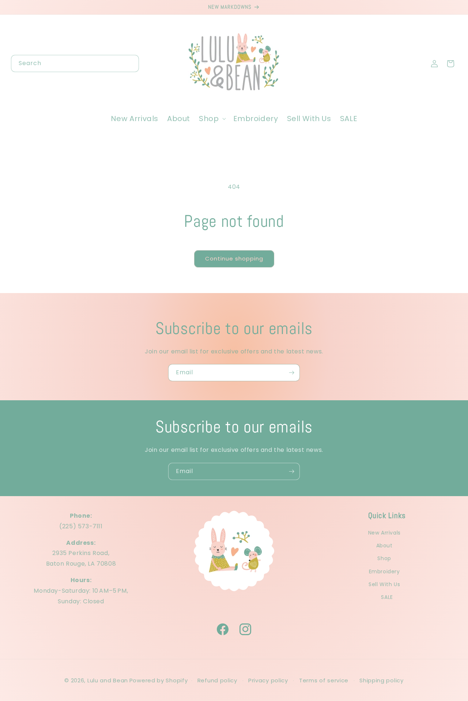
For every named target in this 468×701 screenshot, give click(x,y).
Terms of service (323, 680)
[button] (212, 118)
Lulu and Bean (107, 680)
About (384, 545)
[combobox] (75, 63)
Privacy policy (268, 680)
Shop (384, 558)
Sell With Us (384, 584)
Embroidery (384, 571)
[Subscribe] (291, 372)
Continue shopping (234, 258)
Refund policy (217, 680)
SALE (387, 597)
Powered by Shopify (158, 680)
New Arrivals (384, 532)
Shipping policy (381, 680)
